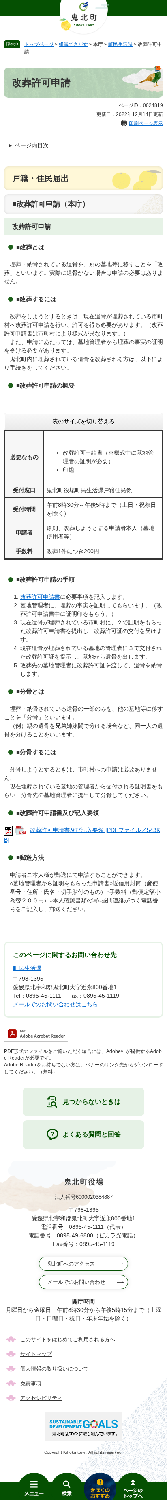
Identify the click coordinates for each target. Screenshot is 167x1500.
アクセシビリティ (41, 1398)
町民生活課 (120, 44)
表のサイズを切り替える (83, 421)
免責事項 (30, 1383)
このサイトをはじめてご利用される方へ (67, 1339)
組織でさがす (73, 44)
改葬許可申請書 (40, 596)
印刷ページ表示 (146, 123)
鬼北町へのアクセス (71, 1264)
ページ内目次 (32, 145)
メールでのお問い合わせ (76, 1282)
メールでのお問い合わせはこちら (55, 1004)
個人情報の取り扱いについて (54, 1369)
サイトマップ (36, 1354)
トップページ (39, 44)
